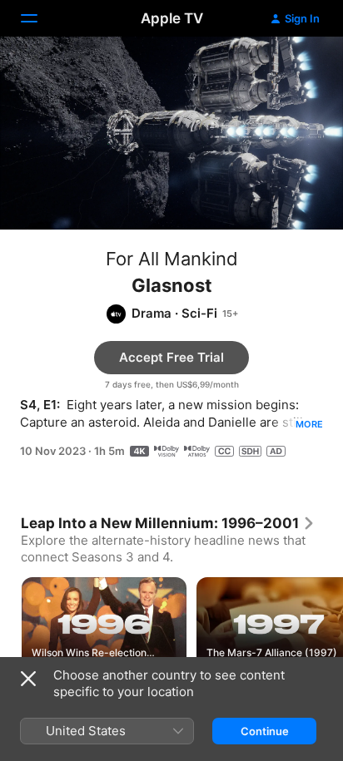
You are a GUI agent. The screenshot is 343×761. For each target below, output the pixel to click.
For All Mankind (172, 258)
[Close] (28, 678)
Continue (265, 731)
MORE (309, 424)
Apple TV (172, 18)
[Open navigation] (39, 18)
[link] (168, 523)
